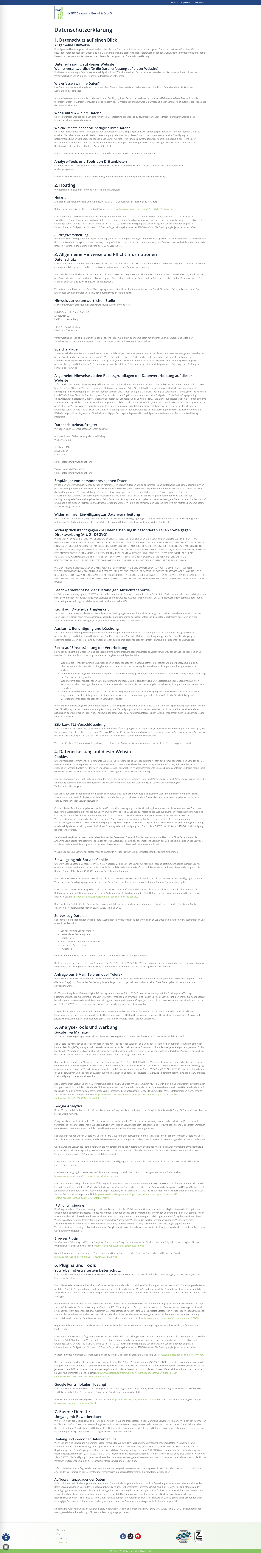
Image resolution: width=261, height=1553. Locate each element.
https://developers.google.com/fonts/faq (133, 1399)
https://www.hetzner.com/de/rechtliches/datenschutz (147, 209)
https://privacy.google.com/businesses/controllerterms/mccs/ (86, 1176)
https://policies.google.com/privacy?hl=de (182, 1354)
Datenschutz (62, 1542)
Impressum (62, 1538)
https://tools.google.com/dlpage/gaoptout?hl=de (119, 1245)
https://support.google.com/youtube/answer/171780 (171, 1318)
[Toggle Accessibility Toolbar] (6, 1537)
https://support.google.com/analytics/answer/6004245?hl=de (85, 1256)
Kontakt (60, 1534)
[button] (6, 1547)
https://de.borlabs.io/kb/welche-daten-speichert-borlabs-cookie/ (104, 896)
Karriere (60, 1530)
